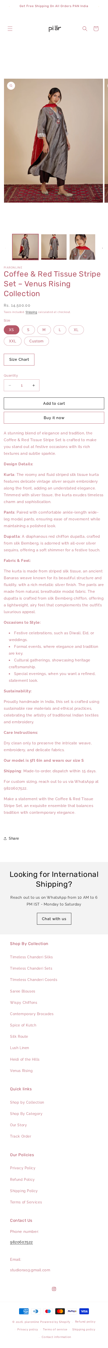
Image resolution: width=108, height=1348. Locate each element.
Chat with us (54, 919)
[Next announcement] (98, 6)
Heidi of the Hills (25, 1059)
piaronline (32, 1322)
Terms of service (55, 1329)
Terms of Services (26, 1202)
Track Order (20, 1136)
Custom (36, 341)
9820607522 (21, 1242)
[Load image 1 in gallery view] (25, 247)
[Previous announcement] (9, 6)
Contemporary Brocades (32, 1014)
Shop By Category (26, 1114)
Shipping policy (83, 1329)
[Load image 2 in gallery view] (54, 247)
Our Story (18, 1125)
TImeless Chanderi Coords (33, 980)
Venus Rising (21, 1071)
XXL (12, 341)
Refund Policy (22, 1180)
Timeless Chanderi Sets (31, 968)
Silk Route (19, 1037)
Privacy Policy (22, 1168)
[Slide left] (5, 248)
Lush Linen (19, 1048)
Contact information (56, 1337)
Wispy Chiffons (23, 1003)
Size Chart (19, 359)
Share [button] (14, 838)
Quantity (11, 375)
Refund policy (85, 1321)
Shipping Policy (24, 1191)
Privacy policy (27, 1329)
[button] (10, 28)
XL (76, 330)
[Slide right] (102, 248)
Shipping (31, 312)
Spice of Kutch (23, 1025)
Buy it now (54, 418)
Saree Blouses (22, 991)
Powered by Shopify (55, 1322)
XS (11, 330)
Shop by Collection (27, 1102)
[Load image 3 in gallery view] (82, 247)
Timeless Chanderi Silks (31, 957)
